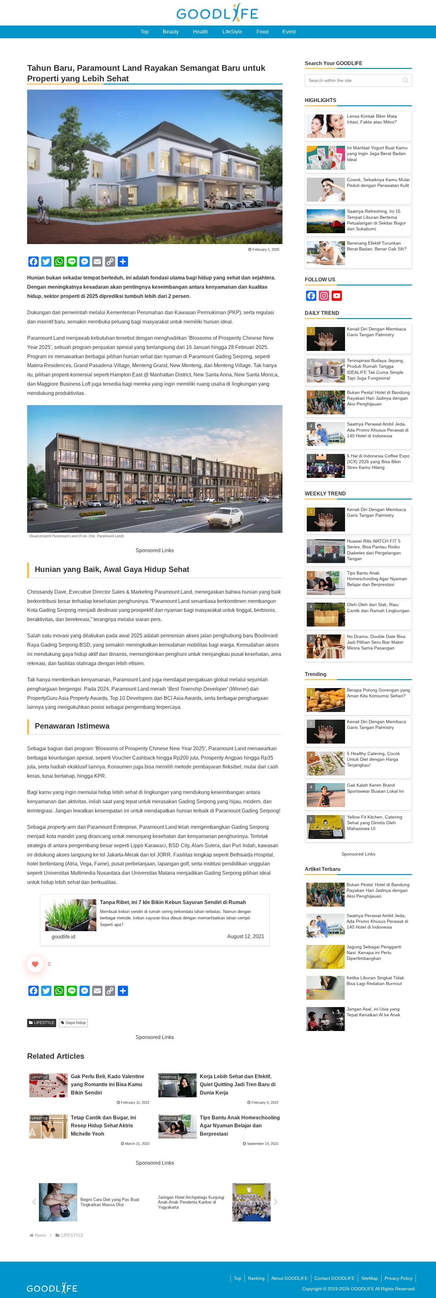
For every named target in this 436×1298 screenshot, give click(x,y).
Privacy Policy (398, 1278)
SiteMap (369, 1278)
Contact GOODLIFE (334, 1278)
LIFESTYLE (44, 1022)
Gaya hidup (76, 1022)
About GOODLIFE (289, 1278)
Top (237, 1278)
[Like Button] (35, 964)
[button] (405, 80)
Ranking (256, 1278)
